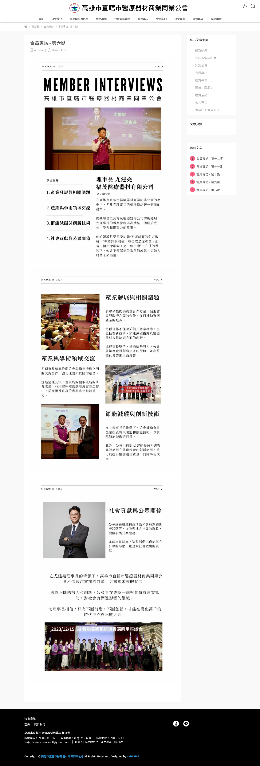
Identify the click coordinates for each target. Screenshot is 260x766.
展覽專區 (198, 19)
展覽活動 (201, 95)
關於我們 (39, 724)
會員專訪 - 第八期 (206, 189)
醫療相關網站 (204, 87)
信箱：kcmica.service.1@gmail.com (46, 742)
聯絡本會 (216, 19)
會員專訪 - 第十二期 (207, 158)
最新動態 (201, 50)
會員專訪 (101, 19)
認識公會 (201, 65)
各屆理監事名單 (79, 19)
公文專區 (179, 19)
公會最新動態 (122, 19)
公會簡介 (56, 19)
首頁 (41, 19)
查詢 (27, 724)
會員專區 (143, 19)
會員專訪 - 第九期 (206, 182)
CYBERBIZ (133, 756)
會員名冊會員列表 (207, 110)
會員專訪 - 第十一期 (207, 166)
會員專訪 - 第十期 (206, 174)
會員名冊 (161, 19)
